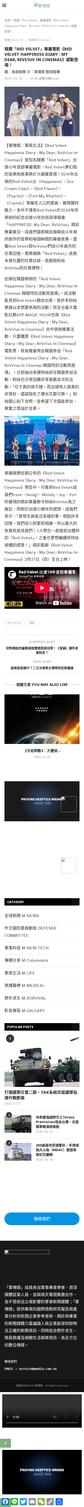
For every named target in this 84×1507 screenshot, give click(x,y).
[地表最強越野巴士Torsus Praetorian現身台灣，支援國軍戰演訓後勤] (17, 1124)
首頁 (7, 20)
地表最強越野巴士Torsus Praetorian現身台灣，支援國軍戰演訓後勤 (57, 1122)
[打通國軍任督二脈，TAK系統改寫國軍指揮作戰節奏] (42, 1062)
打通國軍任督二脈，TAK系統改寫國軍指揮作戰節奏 (40, 1095)
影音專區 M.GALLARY (24, 1011)
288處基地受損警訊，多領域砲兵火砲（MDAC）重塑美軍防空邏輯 (57, 1150)
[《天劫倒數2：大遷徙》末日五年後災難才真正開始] (42, 719)
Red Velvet (14, 623)
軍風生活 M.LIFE (19, 973)
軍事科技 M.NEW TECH (26, 948)
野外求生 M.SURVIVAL (25, 998)
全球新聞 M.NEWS (21, 916)
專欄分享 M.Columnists (26, 960)
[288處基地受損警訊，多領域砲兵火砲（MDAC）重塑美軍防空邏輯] (17, 1152)
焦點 (32, 623)
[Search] (79, 6)
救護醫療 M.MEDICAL (24, 985)
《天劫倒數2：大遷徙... (42, 750)
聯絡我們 (42, 1219)
